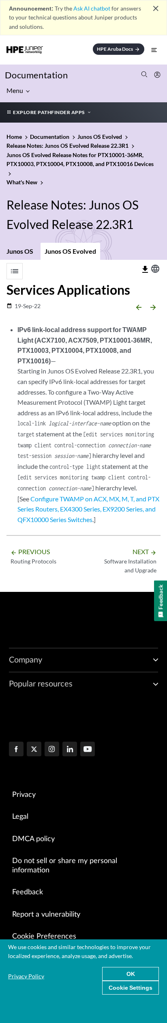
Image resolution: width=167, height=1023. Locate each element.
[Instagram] (52, 750)
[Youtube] (87, 750)
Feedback (27, 892)
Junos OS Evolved (70, 251)
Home (14, 136)
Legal (20, 816)
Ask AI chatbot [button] (91, 8)
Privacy (24, 795)
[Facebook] (16, 750)
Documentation (36, 74)
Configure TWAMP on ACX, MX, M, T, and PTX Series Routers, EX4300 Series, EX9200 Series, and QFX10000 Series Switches (88, 509)
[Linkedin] (69, 750)
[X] (34, 750)
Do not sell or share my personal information (64, 865)
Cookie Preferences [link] (44, 936)
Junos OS (19, 251)
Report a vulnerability (46, 914)
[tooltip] (145, 269)
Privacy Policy (26, 976)
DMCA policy (33, 839)
